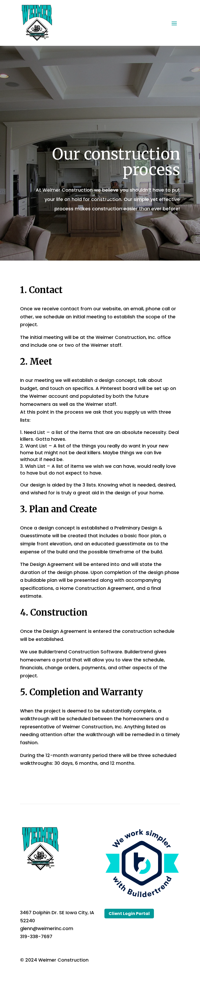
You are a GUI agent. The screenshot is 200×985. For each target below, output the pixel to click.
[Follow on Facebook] (24, 884)
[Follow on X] (34, 884)
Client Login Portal (129, 914)
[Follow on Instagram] (45, 884)
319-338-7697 (36, 936)
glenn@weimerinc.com (46, 928)
